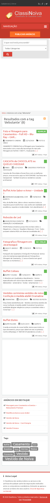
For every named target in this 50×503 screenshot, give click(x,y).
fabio (7, 167)
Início (4, 113)
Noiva (34, 449)
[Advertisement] (25, 84)
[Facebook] (43, 4)
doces (35, 445)
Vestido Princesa (12, 428)
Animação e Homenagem (13, 223)
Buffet (7, 445)
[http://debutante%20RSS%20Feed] (44, 119)
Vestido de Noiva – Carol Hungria (18, 423)
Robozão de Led (12, 217)
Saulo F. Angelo (11, 248)
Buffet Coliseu (11, 271)
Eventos (8, 449)
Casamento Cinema (13, 140)
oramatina (9, 299)
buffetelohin (10, 324)
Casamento (21, 444)
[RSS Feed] (39, 4)
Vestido (22, 454)
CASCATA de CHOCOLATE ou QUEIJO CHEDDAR (19, 163)
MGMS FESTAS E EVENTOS (14, 221)
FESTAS (24, 449)
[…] (36, 151)
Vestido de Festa (40, 299)
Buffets (6, 199)
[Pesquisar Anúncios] (7, 54)
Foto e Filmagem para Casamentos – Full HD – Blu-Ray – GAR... (18, 134)
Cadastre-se (5, 4)
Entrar (14, 4)
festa (16, 449)
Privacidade (27, 499)
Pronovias (8, 454)
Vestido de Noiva (12, 418)
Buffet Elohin (10, 320)
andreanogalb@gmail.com (16, 197)
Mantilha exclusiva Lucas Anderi (18, 413)
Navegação (10, 26)
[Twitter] (46, 4)
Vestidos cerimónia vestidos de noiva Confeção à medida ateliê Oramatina (23, 294)
